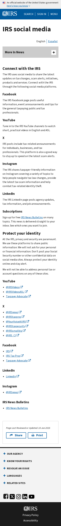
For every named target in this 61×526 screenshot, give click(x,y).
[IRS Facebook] (5, 496)
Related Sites (16, 483)
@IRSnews (12, 312)
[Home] (9, 13)
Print (39, 435)
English (40, 41)
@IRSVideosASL (15, 292)
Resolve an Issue (18, 468)
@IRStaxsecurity (15, 326)
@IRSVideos (13, 287)
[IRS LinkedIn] (24, 496)
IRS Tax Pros (13, 356)
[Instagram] (18, 496)
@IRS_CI (11, 335)
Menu (54, 14)
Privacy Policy (30, 515)
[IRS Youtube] (32, 496)
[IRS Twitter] (12, 496)
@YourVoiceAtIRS (16, 321)
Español (53, 41)
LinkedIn (11, 376)
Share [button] (18, 435)
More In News (14, 52)
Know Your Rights (19, 461)
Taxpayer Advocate (17, 296)
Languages (14, 475)
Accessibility (30, 520)
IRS (8, 351)
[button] (41, 14)
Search (28, 14)
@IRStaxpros (13, 317)
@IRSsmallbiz (14, 331)
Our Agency (15, 454)
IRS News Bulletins (32, 217)
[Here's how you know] (30, 4)
